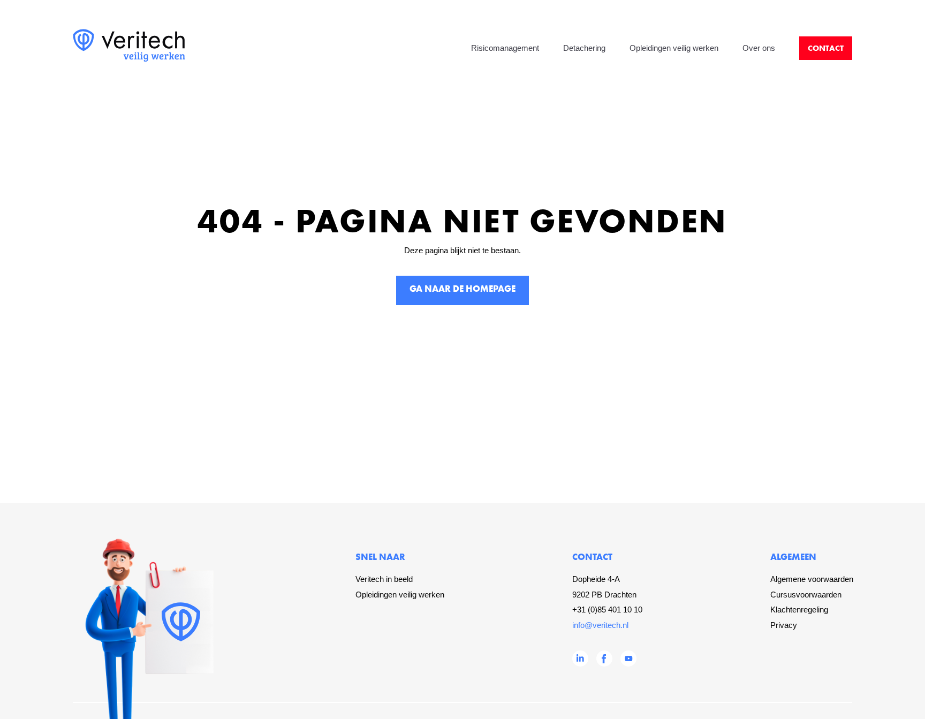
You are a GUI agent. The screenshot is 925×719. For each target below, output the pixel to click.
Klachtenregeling (799, 609)
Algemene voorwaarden (811, 579)
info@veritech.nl (600, 625)
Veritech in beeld (384, 579)
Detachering (584, 47)
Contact (826, 48)
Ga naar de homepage (462, 288)
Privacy (783, 625)
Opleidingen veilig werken (674, 47)
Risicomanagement (505, 47)
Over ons (758, 47)
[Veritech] (129, 59)
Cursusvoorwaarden (805, 594)
